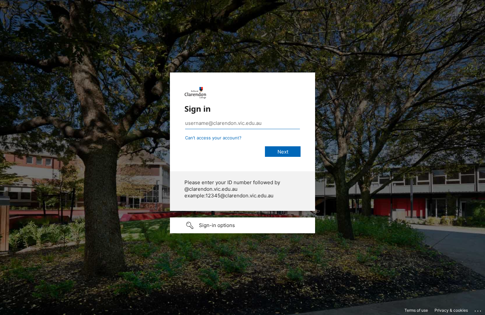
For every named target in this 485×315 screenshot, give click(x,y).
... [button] (478, 309)
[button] (242, 225)
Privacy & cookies (451, 310)
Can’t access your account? (213, 137)
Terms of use (416, 310)
